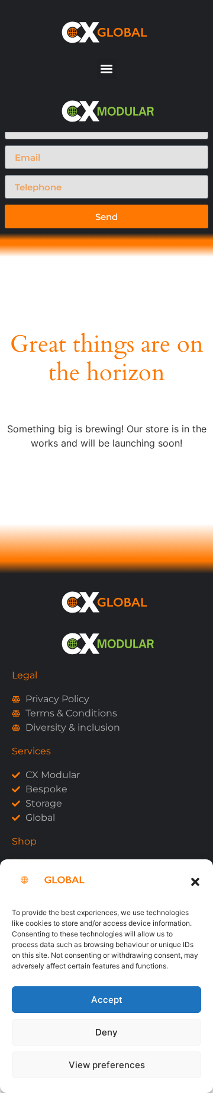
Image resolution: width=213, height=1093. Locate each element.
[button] (195, 882)
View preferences (107, 1064)
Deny (106, 1032)
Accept (106, 999)
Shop (24, 841)
